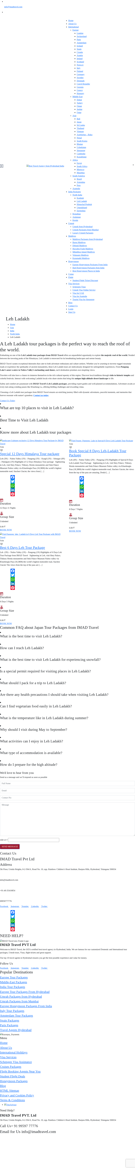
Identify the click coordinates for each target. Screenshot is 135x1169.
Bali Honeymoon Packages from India (88, 268)
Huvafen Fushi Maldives (83, 249)
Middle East (78, 96)
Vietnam (80, 131)
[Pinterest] (33, 494)
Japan (79, 122)
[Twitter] (33, 481)
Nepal (79, 138)
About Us (72, 24)
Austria (80, 55)
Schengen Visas (79, 287)
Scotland (80, 62)
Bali (78, 119)
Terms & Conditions (12, 1100)
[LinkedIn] (33, 490)
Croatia (80, 52)
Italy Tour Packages (12, 1010)
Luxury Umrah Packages (83, 233)
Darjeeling (81, 211)
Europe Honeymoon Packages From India (90, 264)
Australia (76, 188)
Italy (78, 68)
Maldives (72, 236)
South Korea (82, 141)
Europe (76, 30)
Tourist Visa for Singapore (83, 299)
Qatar (79, 112)
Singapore (81, 150)
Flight (70, 277)
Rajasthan (77, 214)
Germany (81, 74)
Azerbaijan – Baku (84, 135)
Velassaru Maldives (81, 255)
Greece (80, 90)
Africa (75, 160)
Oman (79, 106)
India (12, 331)
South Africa (82, 166)
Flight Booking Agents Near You (20, 1071)
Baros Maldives (79, 242)
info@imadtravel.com (13, 7)
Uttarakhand (82, 207)
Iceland (80, 46)
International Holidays (13, 1052)
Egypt (79, 163)
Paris (79, 39)
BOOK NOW (6, 530)
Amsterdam (81, 43)
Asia (74, 116)
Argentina (81, 182)
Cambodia (81, 154)
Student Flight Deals (12, 1076)
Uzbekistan (81, 147)
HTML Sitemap (9, 1090)
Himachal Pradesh (84, 204)
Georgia (80, 87)
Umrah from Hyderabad (83, 226)
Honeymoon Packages (14, 1081)
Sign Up (71, 312)
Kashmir (80, 198)
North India (77, 195)
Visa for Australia (80, 296)
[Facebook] (33, 477)
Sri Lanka (81, 125)
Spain (79, 49)
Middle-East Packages (13, 982)
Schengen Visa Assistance (16, 1062)
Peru (79, 185)
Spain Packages (9, 1020)
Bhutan (80, 144)
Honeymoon (73, 261)
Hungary (80, 93)
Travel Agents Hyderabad (16, 1030)
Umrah (71, 223)
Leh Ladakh (82, 201)
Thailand (80, 128)
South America (79, 176)
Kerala (75, 220)
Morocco (80, 169)
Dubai (79, 100)
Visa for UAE (78, 293)
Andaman (77, 217)
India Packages (74, 192)
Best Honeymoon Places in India (86, 271)
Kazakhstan (81, 157)
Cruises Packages (10, 1066)
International (73, 27)
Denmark (81, 81)
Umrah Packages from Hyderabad (21, 996)
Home (70, 20)
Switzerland (82, 36)
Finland (80, 71)
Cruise (71, 274)
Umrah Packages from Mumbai (86, 230)
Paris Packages (9, 1025)
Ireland (80, 58)
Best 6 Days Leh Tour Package (22, 548)
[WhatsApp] (33, 486)
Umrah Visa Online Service (84, 290)
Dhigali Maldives (80, 245)
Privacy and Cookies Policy (17, 1095)
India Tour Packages (12, 987)
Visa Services (73, 284)
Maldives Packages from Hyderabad (88, 239)
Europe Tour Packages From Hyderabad (25, 991)
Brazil (79, 179)
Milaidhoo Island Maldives (84, 252)
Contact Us (73, 306)
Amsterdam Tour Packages (16, 1015)
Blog (70, 303)
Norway (80, 65)
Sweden (80, 77)
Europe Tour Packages (14, 977)
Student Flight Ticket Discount (85, 280)
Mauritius (81, 173)
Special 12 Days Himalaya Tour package (29, 454)
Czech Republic (83, 84)
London (80, 33)
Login (70, 309)
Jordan (79, 109)
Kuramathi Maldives (81, 258)
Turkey (80, 103)
